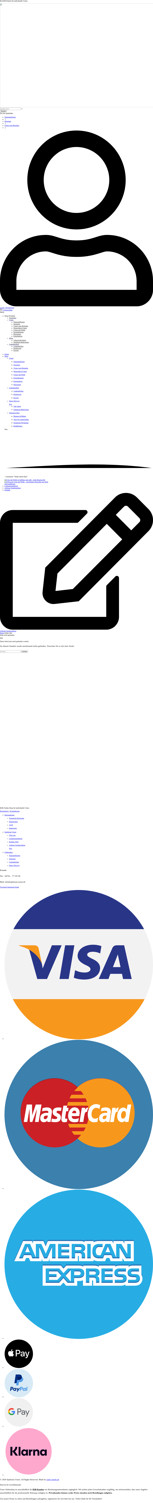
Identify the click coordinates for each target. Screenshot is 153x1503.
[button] (6, 310)
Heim (2, 633)
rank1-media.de (52, 1479)
